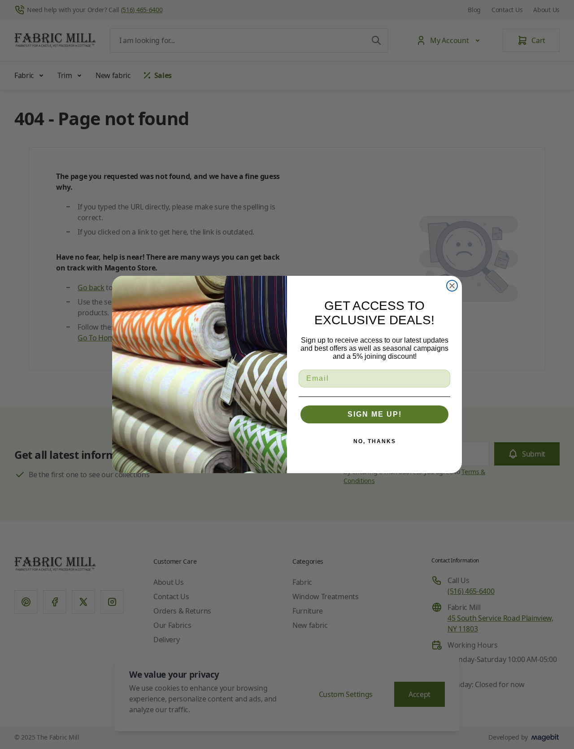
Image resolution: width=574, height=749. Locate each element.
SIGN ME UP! (375, 414)
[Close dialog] (452, 285)
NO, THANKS (374, 441)
